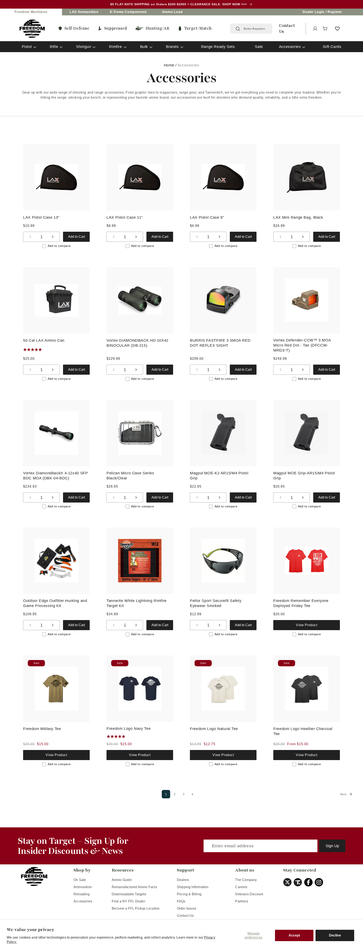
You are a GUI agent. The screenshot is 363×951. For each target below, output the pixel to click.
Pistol (27, 47)
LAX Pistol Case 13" (41, 217)
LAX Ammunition (84, 12)
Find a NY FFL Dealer (128, 901)
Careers (241, 887)
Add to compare (59, 245)
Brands (172, 47)
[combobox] (255, 28)
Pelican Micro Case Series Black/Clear (130, 475)
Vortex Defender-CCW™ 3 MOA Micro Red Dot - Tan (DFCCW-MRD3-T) (302, 345)
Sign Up (332, 846)
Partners (241, 901)
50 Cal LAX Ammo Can (43, 340)
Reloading (81, 894)
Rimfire (115, 47)
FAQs (181, 901)
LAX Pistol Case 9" (207, 217)
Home (169, 65)
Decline (335, 935)
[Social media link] (288, 882)
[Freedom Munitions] (32, 29)
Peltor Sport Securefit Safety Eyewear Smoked (215, 603)
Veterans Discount (249, 894)
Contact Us (185, 915)
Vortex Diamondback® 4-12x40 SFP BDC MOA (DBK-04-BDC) (55, 475)
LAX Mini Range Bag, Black (298, 217)
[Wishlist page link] (337, 28)
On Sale (80, 880)
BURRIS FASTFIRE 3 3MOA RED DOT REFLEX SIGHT (220, 343)
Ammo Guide (122, 880)
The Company (246, 880)
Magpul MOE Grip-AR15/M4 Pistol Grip (304, 475)
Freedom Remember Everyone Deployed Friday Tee (301, 603)
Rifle (54, 47)
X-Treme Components (128, 12)
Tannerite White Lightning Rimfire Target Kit (137, 603)
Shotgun (83, 47)
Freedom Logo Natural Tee (214, 729)
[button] (325, 28)
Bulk (144, 47)
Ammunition (83, 887)
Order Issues (186, 908)
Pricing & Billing (189, 894)
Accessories (290, 47)
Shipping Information (193, 887)
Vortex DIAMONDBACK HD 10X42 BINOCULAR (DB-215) (137, 343)
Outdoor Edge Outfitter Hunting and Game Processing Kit (55, 603)
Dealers (183, 880)
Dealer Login (313, 12)
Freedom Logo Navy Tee (129, 728)
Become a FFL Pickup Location (135, 908)
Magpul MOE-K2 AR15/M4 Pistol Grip (219, 475)
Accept (294, 935)
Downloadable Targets (129, 894)
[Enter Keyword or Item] (237, 29)
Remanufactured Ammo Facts (134, 887)
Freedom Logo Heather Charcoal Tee (302, 731)
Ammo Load (172, 12)
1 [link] (166, 794)
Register (334, 12)
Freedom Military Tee (42, 729)
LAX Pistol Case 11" (125, 217)
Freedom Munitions (30, 12)
